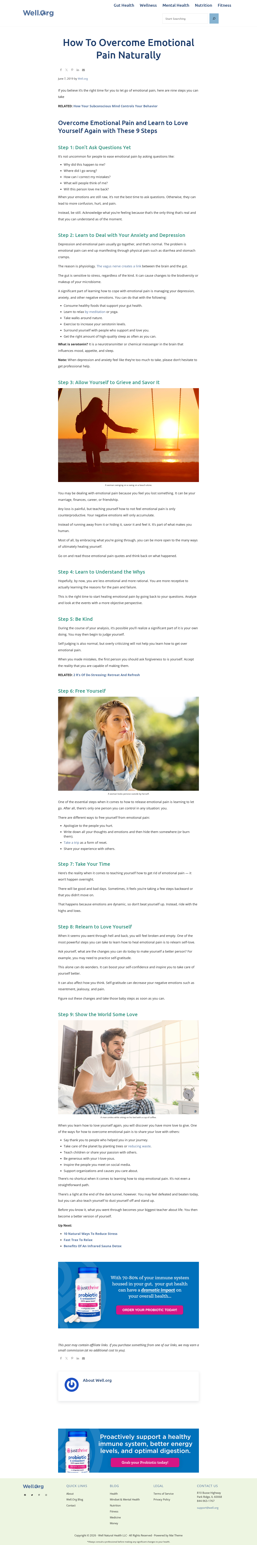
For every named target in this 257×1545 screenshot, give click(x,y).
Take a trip (71, 842)
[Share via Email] (83, 70)
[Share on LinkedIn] (78, 70)
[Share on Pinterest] (72, 70)
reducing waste (139, 1146)
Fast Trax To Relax (78, 1240)
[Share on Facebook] (61, 70)
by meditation (95, 312)
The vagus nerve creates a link (119, 266)
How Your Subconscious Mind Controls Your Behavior (115, 106)
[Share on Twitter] (66, 70)
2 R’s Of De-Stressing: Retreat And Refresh (106, 675)
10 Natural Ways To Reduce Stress (90, 1234)
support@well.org (207, 1507)
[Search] (214, 18)
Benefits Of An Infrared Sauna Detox (92, 1246)
